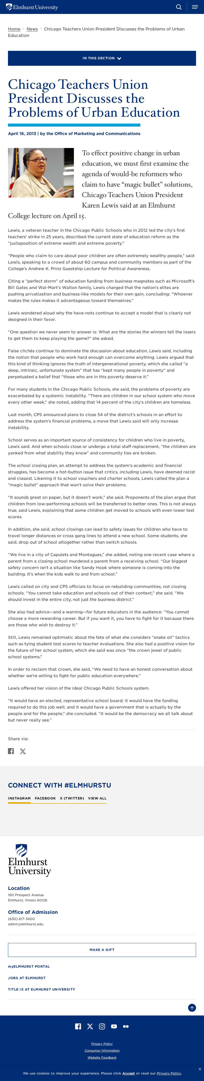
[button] (200, 1069)
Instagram (19, 798)
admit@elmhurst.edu (25, 924)
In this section (99, 58)
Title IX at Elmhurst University (41, 989)
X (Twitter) (72, 798)
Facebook (45, 798)
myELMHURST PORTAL (29, 966)
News (32, 29)
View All (97, 798)
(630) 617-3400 (21, 919)
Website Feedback (102, 1057)
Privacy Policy (102, 1044)
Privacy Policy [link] (169, 1073)
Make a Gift (102, 950)
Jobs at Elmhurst (27, 978)
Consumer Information (102, 1050)
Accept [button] (128, 1073)
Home (14, 29)
